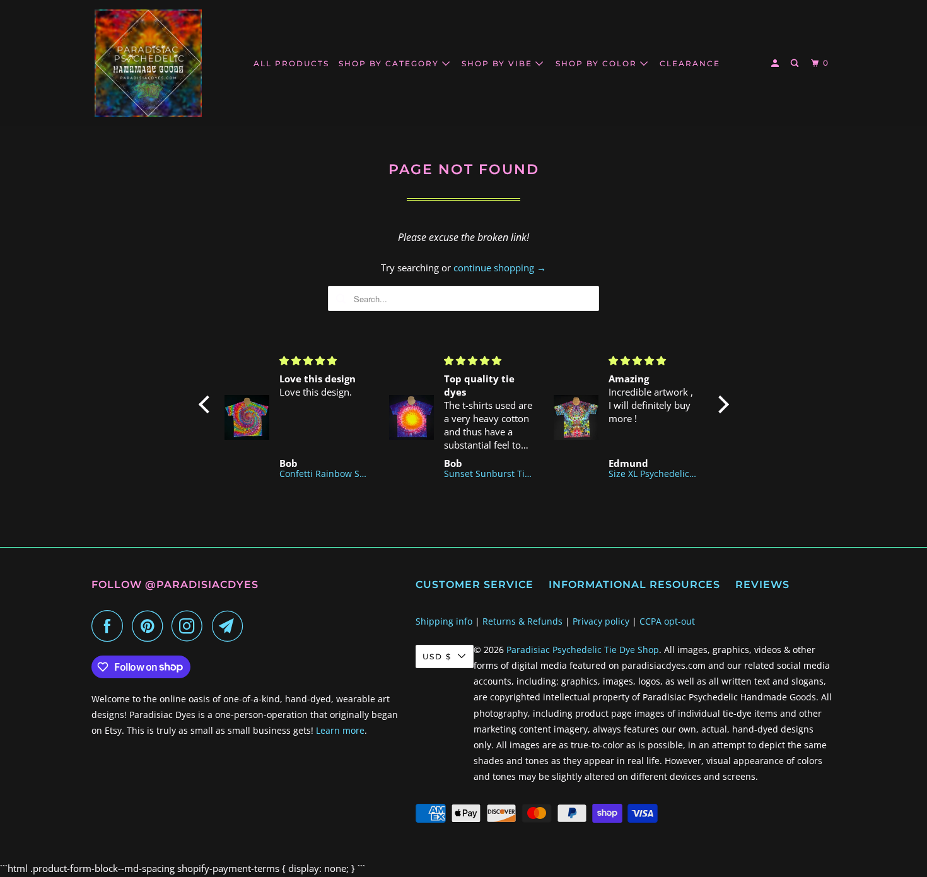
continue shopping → (499, 267)
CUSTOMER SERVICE (474, 585)
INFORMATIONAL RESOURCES (634, 585)
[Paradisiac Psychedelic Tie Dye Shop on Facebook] (110, 626)
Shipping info (444, 621)
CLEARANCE (690, 63)
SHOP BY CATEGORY (390, 63)
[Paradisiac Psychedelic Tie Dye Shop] (148, 63)
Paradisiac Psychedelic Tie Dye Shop (582, 650)
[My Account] (776, 63)
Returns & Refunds (522, 621)
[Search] (795, 63)
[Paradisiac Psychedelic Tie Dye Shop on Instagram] (190, 626)
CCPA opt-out (667, 621)
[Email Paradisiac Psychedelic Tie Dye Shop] (231, 626)
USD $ (437, 656)
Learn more (340, 730)
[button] (207, 404)
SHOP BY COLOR (598, 63)
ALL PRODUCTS (291, 63)
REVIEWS (762, 585)
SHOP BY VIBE (498, 63)
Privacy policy (601, 621)
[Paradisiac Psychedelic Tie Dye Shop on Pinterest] (150, 626)
